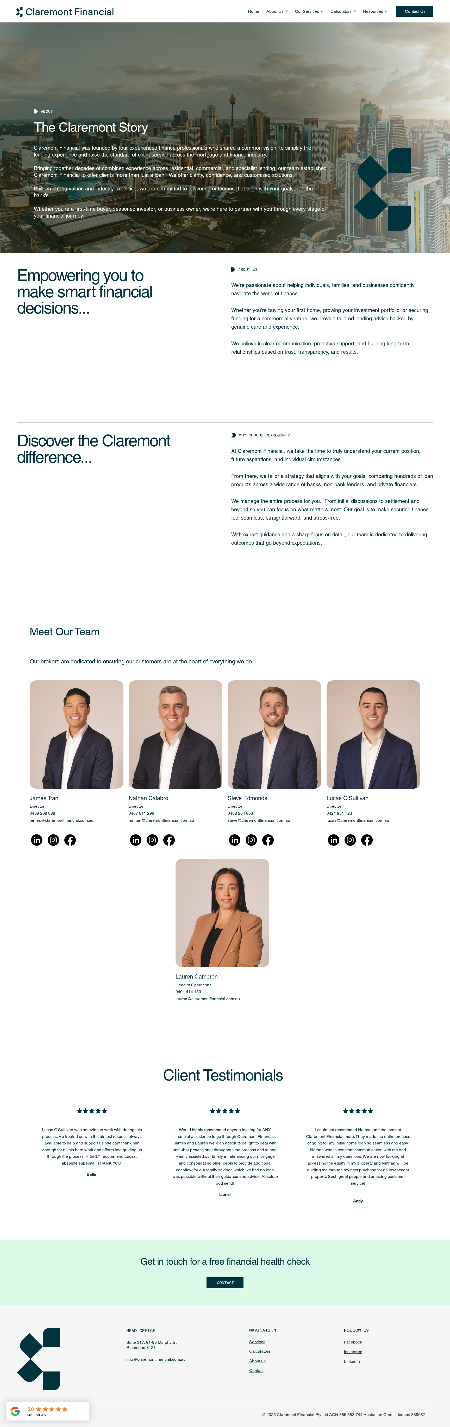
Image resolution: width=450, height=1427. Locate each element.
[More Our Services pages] (322, 11)
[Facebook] (70, 840)
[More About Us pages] (286, 11)
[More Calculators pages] (354, 11)
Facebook (353, 1342)
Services (257, 1341)
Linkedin (352, 1361)
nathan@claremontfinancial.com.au (161, 820)
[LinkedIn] (36, 840)
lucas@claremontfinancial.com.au (358, 820)
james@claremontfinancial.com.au (61, 820)
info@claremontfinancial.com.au (156, 1359)
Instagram (353, 1351)
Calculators (259, 1351)
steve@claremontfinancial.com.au (259, 820)
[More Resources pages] (386, 11)
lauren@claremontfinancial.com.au (208, 998)
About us (257, 1360)
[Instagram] (53, 840)
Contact (256, 1370)
